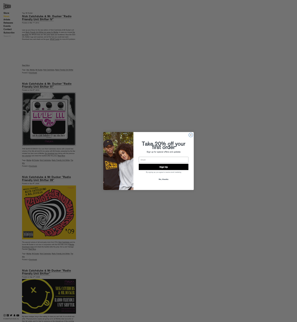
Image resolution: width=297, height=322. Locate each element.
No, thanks (163, 179)
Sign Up (163, 167)
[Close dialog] (191, 135)
